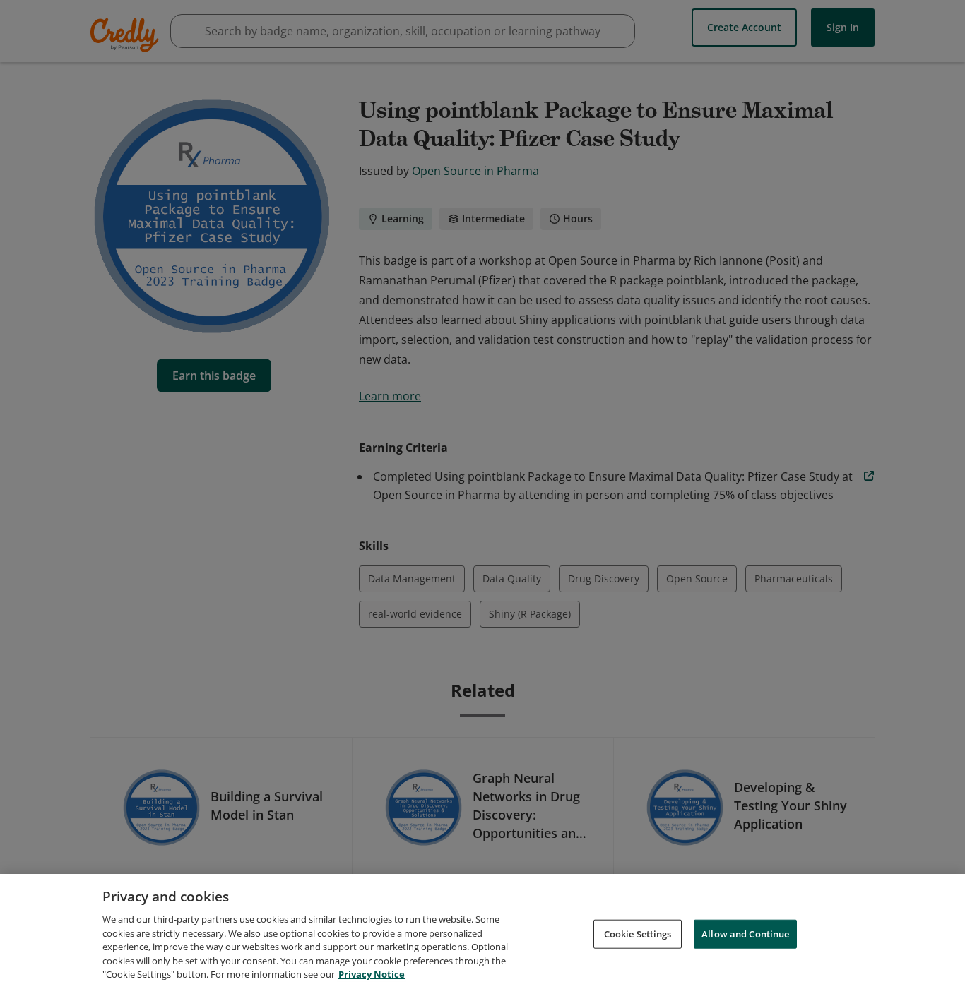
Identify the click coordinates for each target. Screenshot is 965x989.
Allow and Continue (745, 933)
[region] (482, 931)
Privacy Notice (371, 974)
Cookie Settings (638, 933)
